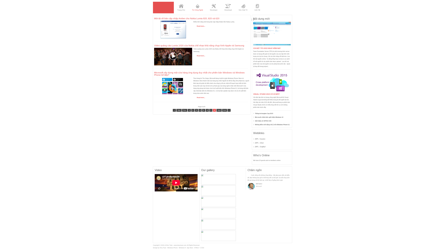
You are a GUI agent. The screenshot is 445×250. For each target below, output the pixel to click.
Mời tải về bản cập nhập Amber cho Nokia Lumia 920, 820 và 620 (186, 18)
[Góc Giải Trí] (243, 2)
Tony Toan (163, 248)
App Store (190, 248)
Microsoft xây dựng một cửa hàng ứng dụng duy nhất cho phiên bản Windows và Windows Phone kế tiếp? (199, 73)
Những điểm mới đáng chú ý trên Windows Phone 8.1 (272, 124)
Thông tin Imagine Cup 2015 (264, 113)
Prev (184, 110)
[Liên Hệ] (257, 2)
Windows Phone (172, 248)
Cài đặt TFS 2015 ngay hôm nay (267, 48)
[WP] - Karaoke (260, 139)
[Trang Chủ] (181, 2)
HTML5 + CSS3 (199, 248)
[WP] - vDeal (259, 143)
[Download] (228, 2)
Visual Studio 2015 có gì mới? (266, 94)
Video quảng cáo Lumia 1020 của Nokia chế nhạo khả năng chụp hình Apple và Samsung (199, 45)
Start (179, 110)
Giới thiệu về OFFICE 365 (263, 121)
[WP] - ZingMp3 (260, 147)
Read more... (201, 26)
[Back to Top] (291, 245)
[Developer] (214, 2)
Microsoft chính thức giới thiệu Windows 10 (269, 117)
